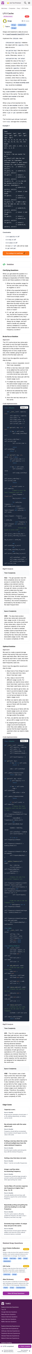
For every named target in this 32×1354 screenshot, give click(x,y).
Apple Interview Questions (8, 1319)
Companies (12, 8)
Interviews (4, 8)
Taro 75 (3, 1309)
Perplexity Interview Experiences (10, 1333)
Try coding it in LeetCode (14, 253)
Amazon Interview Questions (9, 1316)
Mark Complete (25, 1346)
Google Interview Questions (9, 1312)
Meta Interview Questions (8, 1314)
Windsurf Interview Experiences (10, 1335)
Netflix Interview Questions (8, 1321)
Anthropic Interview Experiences (10, 1331)
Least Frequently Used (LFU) (15, 34)
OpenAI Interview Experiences (9, 1328)
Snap (18, 8)
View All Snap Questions (16, 1293)
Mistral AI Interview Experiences (10, 1338)
